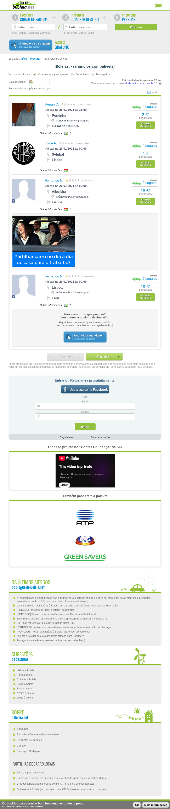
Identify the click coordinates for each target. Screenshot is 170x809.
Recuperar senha (100, 437)
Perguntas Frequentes (29, 740)
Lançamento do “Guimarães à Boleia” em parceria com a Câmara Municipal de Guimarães (68, 605)
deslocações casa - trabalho (139, 83)
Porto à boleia (25, 674)
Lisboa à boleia (25, 670)
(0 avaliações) (84, 104)
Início (24, 58)
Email (85, 401)
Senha (85, 412)
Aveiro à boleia (25, 693)
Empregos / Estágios (28, 751)
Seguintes (103, 356)
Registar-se (66, 437)
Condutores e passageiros (53, 74)
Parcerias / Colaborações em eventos (38, 734)
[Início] (23, 5)
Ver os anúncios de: (19, 74)
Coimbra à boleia (26, 679)
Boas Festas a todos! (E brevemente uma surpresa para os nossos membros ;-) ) (62, 618)
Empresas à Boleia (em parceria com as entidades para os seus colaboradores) (62, 778)
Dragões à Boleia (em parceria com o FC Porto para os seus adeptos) (56, 783)
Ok (137, 805)
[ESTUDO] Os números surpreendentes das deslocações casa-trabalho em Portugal (64, 627)
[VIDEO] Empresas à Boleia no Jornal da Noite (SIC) (46, 623)
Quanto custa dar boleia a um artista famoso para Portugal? (50, 636)
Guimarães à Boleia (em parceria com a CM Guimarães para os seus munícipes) (62, 789)
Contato (21, 745)
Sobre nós (22, 728)
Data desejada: (17, 81)
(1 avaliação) (88, 180)
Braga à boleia (25, 684)
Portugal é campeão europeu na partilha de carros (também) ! (51, 640)
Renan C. (52, 104)
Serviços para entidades (30, 772)
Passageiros (103, 74)
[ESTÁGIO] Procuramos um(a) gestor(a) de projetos (45, 610)
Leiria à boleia (25, 697)
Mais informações (155, 805)
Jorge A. (51, 143)
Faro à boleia (24, 688)
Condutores (82, 74)
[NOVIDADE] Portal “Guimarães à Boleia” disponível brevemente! (53, 631)
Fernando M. (54, 180)
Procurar (35, 58)
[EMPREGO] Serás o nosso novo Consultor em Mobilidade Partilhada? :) (57, 614)
